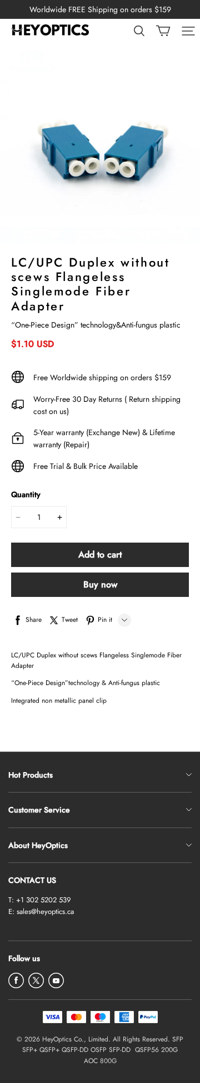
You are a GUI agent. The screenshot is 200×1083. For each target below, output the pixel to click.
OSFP (99, 1050)
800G (108, 1061)
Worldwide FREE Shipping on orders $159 (100, 9)
